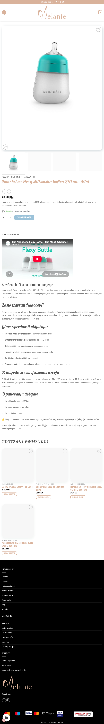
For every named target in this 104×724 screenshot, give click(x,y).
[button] (4, 12)
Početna (5, 177)
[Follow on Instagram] (8, 700)
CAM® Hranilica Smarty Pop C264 (17, 487)
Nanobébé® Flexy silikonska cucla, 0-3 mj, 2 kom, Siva (86, 488)
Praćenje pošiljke (8, 595)
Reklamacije (6, 600)
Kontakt (5, 609)
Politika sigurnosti (8, 661)
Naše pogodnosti (8, 586)
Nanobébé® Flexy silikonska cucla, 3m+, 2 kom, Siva (17, 544)
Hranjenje (15, 177)
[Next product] (4, 191)
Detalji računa (7, 633)
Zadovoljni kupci (8, 591)
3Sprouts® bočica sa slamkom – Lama (51, 488)
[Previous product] (9, 191)
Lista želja (5, 642)
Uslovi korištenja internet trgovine (14, 670)
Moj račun (5, 623)
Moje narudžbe (7, 628)
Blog (3, 605)
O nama (4, 581)
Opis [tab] (4, 234)
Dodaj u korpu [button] (9, 494)
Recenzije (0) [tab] (13, 234)
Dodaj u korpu (24, 217)
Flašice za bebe (29, 177)
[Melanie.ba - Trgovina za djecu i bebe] (52, 12)
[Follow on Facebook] (4, 700)
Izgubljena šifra (7, 637)
